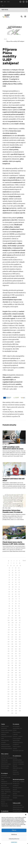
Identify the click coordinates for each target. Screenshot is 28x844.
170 (16, 658)
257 (12, 710)
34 (15, 577)
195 (20, 672)
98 (15, 615)
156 (8, 651)
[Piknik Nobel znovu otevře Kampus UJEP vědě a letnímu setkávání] (14, 532)
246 (16, 703)
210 (16, 682)
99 (19, 615)
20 (9, 570)
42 (15, 582)
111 (19, 622)
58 (15, 591)
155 (19, 649)
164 (8, 656)
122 (16, 629)
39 (19, 579)
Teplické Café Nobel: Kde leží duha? (13, 479)
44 (9, 584)
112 (8, 625)
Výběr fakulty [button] (5, 10)
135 (19, 637)
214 (16, 684)
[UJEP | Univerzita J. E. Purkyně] (5, 16)
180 (8, 665)
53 (12, 589)
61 (12, 594)
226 (16, 691)
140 (8, 641)
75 (19, 601)
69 (12, 599)
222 (16, 689)
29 (12, 575)
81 (12, 606)
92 (9, 613)
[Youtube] (27, 2)
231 (20, 694)
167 (20, 656)
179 (19, 663)
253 (12, 708)
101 (12, 618)
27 (19, 572)
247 (20, 703)
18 (15, 568)
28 (9, 575)
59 (19, 591)
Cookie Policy (14, 842)
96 (9, 615)
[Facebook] (20, 2)
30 (15, 575)
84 (9, 608)
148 (8, 646)
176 (8, 663)
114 (16, 625)
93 (12, 613)
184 (8, 668)
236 (8, 698)
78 (15, 603)
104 (8, 620)
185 (12, 668)
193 (12, 672)
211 (20, 682)
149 (12, 646)
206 (16, 679)
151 (19, 646)
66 (15, 596)
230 (16, 694)
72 (9, 601)
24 (9, 572)
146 (16, 644)
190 (16, 670)
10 (19, 563)
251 (20, 706)
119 (19, 627)
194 (16, 672)
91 (19, 610)
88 (9, 610)
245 (12, 703)
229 (12, 694)
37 (12, 579)
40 (9, 582)
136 (8, 639)
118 (16, 627)
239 (20, 698)
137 (12, 639)
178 (16, 663)
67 (19, 596)
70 (16, 599)
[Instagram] (23, 2)
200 (8, 677)
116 (9, 627)
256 (8, 710)
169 (12, 658)
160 (8, 653)
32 (9, 577)
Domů (5, 39)
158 (16, 651)
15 (20, 565)
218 (16, 687)
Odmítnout (14, 834)
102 (16, 618)
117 (12, 627)
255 (20, 708)
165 (12, 656)
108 (9, 622)
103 (19, 618)
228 (8, 694)
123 (19, 629)
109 (12, 622)
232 (8, 696)
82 (15, 606)
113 (12, 625)
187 (19, 668)
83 (19, 606)
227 (20, 691)
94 (15, 613)
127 (19, 632)
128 (8, 634)
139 (19, 639)
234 (16, 696)
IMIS (5, 2)
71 (19, 599)
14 (17, 565)
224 (8, 691)
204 (8, 679)
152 (8, 649)
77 (12, 603)
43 (19, 582)
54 (15, 589)
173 (12, 660)
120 (8, 629)
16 (9, 568)
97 (12, 615)
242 (16, 701)
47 (19, 584)
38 (15, 579)
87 (19, 608)
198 (16, 675)
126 (16, 632)
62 (15, 594)
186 (16, 668)
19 (18, 568)
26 (15, 572)
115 (19, 625)
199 (20, 675)
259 (20, 710)
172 (8, 660)
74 (15, 601)
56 (9, 591)
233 (12, 696)
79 (19, 603)
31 (19, 575)
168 (8, 658)
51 (19, 587)
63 (19, 594)
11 (7, 565)
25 (12, 572)
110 (16, 622)
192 (8, 672)
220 (8, 689)
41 (12, 582)
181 (12, 665)
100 (8, 618)
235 (20, 696)
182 (16, 665)
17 (12, 568)
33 (12, 577)
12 (10, 565)
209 (12, 682)
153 (12, 649)
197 (12, 675)
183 (19, 665)
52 (9, 589)
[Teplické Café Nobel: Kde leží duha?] (14, 469)
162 (16, 653)
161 (12, 653)
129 (12, 634)
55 (19, 589)
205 (12, 679)
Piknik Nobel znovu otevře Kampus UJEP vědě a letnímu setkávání (13, 544)
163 (19, 653)
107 (20, 620)
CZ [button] (2, 6)
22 (15, 570)
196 (8, 675)
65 (12, 596)
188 (8, 670)
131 (19, 634)
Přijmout (14, 830)
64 (9, 596)
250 (16, 706)
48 (9, 587)
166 (16, 656)
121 (12, 629)
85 (12, 608)
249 (12, 706)
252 (8, 708)
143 (19, 641)
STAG (8, 2)
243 (20, 701)
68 (9, 599)
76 (9, 603)
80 (9, 606)
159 (19, 651)
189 (12, 670)
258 (16, 710)
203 (20, 677)
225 (12, 691)
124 (8, 632)
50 (16, 587)
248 (8, 706)
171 (19, 658)
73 (12, 601)
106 (16, 620)
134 (16, 637)
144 (8, 644)
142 (16, 641)
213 (12, 684)
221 (12, 689)
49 (12, 587)
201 (12, 677)
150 (16, 646)
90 (15, 610)
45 (12, 584)
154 (16, 649)
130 (16, 634)
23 (19, 570)
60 (9, 594)
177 (12, 663)
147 (20, 644)
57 (12, 591)
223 (20, 689)
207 (20, 679)
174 (16, 660)
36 (9, 579)
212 (8, 684)
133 (12, 637)
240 (8, 701)
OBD (1, 2)
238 (16, 698)
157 (12, 651)
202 (16, 677)
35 (19, 577)
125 (12, 632)
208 (8, 682)
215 (19, 684)
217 (12, 687)
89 (12, 610)
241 (12, 701)
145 (12, 644)
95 (19, 613)
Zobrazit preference (14, 839)
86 (15, 608)
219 (19, 687)
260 (12, 713)
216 (8, 687)
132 (8, 637)
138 (16, 639)
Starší (24, 560)
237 (12, 698)
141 (12, 641)
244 (8, 703)
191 (19, 670)
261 (16, 713)
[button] (25, 814)
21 (12, 570)
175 (19, 660)
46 (15, 584)
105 (12, 620)
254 (16, 708)
